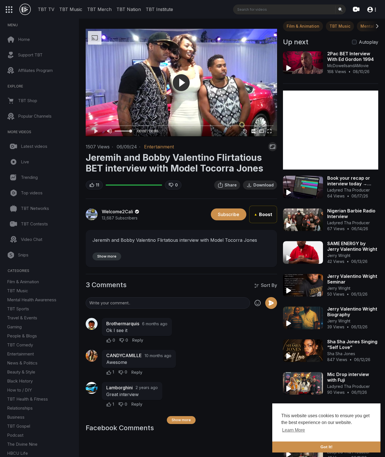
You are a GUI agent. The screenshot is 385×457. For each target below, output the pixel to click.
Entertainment (20, 354)
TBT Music (70, 9)
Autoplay (368, 42)
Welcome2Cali (118, 211)
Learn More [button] (293, 430)
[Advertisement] (330, 130)
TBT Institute (159, 9)
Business (16, 417)
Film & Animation (23, 281)
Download (263, 185)
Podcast (15, 435)
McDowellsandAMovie (348, 65)
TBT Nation (128, 9)
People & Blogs (22, 336)
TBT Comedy (20, 345)
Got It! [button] (326, 447)
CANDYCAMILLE (124, 355)
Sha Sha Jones (341, 353)
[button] (371, 9)
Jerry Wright (338, 255)
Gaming (14, 326)
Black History (20, 381)
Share (231, 185)
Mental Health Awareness (31, 299)
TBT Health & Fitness (27, 399)
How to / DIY (19, 390)
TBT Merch (99, 9)
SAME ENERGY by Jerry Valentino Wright (352, 246)
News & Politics (22, 363)
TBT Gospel (18, 426)
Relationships (20, 408)
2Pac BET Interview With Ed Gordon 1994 (350, 56)
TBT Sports (18, 308)
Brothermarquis (122, 323)
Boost (263, 214)
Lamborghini (119, 387)
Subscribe (228, 214)
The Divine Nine (22, 444)
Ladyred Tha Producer (348, 190)
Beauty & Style (21, 372)
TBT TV (46, 9)
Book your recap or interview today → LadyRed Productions (351, 183)
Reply (137, 340)
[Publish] (271, 303)
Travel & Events (22, 317)
